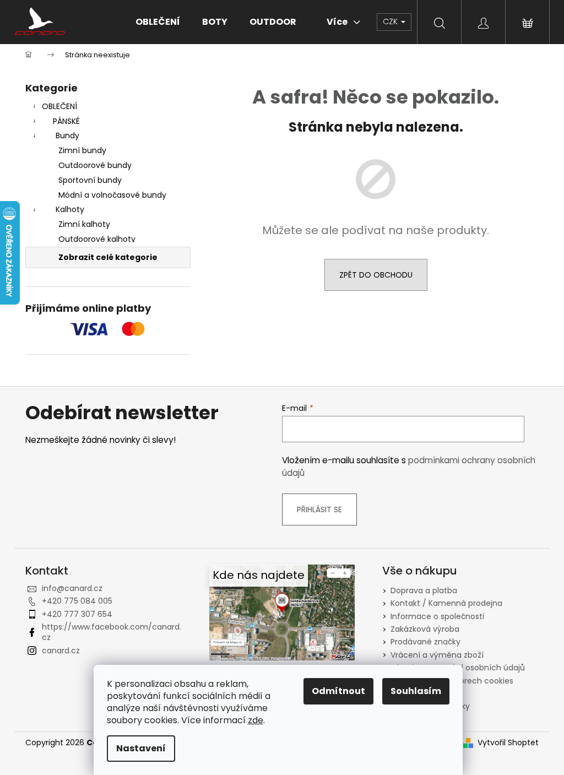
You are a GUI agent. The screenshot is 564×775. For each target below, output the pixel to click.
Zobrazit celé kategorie (108, 257)
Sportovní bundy (90, 180)
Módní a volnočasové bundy (112, 194)
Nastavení (141, 748)
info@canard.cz (72, 588)
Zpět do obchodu (376, 274)
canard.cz (61, 650)
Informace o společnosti (437, 616)
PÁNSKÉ (66, 121)
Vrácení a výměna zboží (437, 654)
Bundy (67, 135)
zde (255, 720)
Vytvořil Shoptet (508, 743)
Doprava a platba (424, 590)
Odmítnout (338, 691)
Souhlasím (416, 691)
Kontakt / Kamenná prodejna (446, 603)
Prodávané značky (425, 641)
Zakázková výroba (425, 629)
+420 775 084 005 (77, 600)
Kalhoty (70, 209)
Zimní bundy (82, 150)
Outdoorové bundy (95, 165)
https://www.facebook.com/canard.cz (111, 632)
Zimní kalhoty (84, 224)
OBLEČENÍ (59, 106)
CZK (391, 21)
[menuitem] (157, 22)
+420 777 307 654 (77, 614)
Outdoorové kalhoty (96, 239)
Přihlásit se (319, 509)
